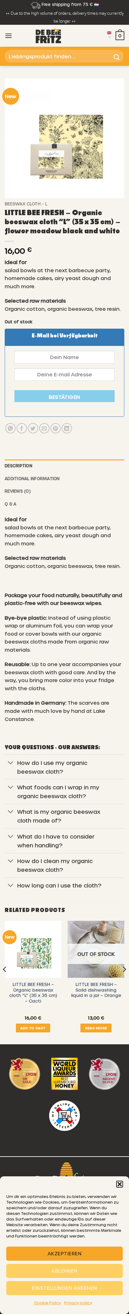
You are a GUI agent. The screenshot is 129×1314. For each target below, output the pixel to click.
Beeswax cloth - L (26, 203)
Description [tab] (18, 465)
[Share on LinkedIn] (67, 428)
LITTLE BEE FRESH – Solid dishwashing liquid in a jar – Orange (96, 990)
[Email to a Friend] (44, 428)
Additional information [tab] (32, 478)
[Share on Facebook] (22, 428)
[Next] (124, 982)
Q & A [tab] (10, 503)
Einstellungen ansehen (64, 1288)
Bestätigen (64, 397)
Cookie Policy (47, 1303)
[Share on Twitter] (33, 428)
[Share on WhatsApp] (10, 428)
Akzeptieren (64, 1253)
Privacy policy (78, 1303)
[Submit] (117, 56)
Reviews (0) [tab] (18, 491)
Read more (96, 1028)
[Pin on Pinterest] (55, 428)
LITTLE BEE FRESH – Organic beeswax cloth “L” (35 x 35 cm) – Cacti (33, 993)
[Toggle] (11, 763)
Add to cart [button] (33, 1028)
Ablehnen (64, 1271)
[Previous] (5, 982)
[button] (119, 1184)
